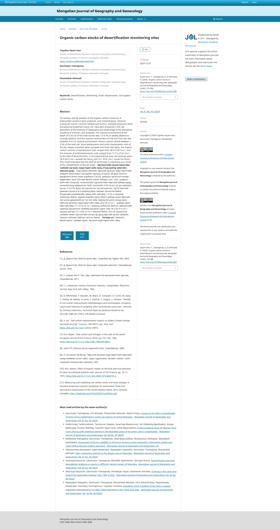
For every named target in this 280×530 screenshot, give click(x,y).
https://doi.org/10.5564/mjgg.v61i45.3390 (158, 91)
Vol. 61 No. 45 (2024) (88, 29)
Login (254, 2)
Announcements (125, 19)
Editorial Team (105, 19)
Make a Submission (196, 79)
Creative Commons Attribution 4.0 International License (157, 158)
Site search (68, 2)
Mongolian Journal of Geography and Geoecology (99, 10)
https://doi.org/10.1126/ (72, 327)
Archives (72, 19)
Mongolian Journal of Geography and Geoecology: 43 (133, 446)
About (57, 2)
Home (48, 2)
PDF (146, 49)
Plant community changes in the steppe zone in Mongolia (103, 453)
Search (219, 19)
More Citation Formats (152, 97)
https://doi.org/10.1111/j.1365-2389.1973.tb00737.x (91, 376)
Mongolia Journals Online (20, 2)
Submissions (87, 19)
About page (206, 66)
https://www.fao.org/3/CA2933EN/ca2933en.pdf (93, 393)
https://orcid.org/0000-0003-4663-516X (77, 61)
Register (244, 2)
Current (59, 19)
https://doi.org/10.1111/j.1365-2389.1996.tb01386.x (85, 341)
